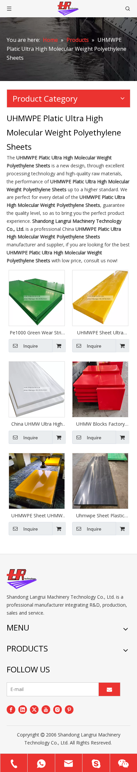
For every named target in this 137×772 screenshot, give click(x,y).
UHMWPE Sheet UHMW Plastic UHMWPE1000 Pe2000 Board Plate (37, 515)
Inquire (30, 346)
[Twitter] (34, 709)
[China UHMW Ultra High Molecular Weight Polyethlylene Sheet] (37, 389)
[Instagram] (57, 709)
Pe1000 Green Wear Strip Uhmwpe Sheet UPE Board (37, 332)
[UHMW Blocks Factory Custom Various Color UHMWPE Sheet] (100, 389)
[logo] (22, 579)
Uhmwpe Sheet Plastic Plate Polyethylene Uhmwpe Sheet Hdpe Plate (100, 515)
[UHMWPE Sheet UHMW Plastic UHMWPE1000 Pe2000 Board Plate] (37, 480)
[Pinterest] (69, 709)
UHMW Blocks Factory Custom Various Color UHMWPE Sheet (100, 424)
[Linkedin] (22, 709)
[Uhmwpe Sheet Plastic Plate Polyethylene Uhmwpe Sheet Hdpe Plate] (100, 480)
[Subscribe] (109, 689)
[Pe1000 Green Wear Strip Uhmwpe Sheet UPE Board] (37, 297)
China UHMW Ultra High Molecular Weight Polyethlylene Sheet (37, 424)
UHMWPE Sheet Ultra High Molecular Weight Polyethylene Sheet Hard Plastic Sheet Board (100, 332)
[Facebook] (11, 709)
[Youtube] (46, 709)
